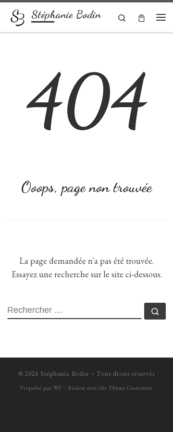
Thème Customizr (131, 387)
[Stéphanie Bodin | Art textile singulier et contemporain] (17, 15)
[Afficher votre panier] (141, 17)
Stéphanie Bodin (64, 374)
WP (57, 387)
